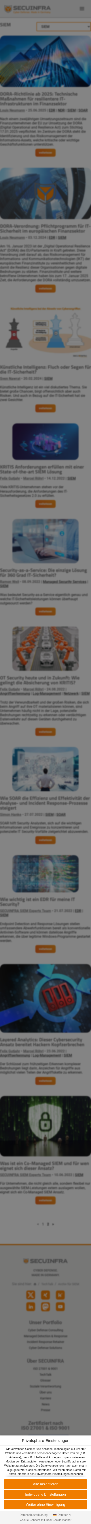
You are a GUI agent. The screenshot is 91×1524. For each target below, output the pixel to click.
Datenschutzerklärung (33, 1514)
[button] (45, 1504)
